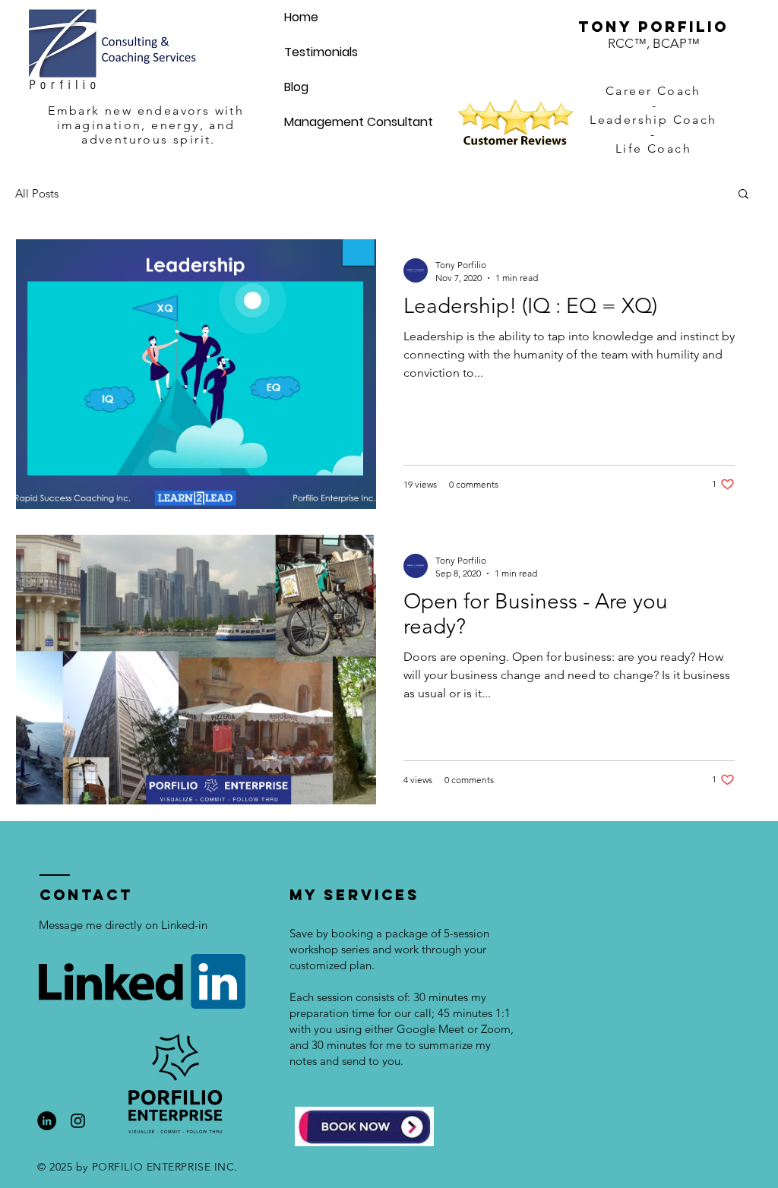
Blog (296, 87)
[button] (743, 195)
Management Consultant (358, 122)
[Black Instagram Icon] (77, 1120)
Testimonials (321, 52)
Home (301, 17)
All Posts (37, 193)
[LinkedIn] (46, 1120)
